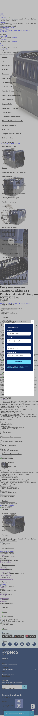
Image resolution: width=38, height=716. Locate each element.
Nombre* (9, 330)
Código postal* (12, 352)
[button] (32, 321)
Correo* (9, 337)
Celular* (9, 345)
